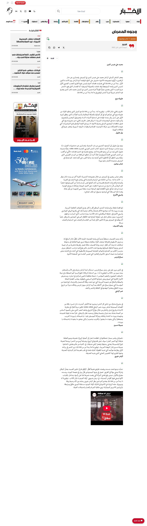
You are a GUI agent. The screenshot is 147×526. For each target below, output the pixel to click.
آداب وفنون (123, 38)
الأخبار (124, 44)
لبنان (138, 21)
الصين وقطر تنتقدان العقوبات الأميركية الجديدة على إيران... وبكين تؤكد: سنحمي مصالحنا (26, 87)
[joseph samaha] (10, 11)
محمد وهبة (37, 45)
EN (16, 11)
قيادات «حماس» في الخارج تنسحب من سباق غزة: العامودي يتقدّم (26, 71)
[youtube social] (30, 11)
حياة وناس (44, 21)
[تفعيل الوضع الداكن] (34, 11)
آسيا (39, 83)
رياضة (56, 21)
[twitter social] (21, 11)
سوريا (127, 21)
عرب (107, 21)
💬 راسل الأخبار (138, 521)
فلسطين (116, 21)
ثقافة (76, 21)
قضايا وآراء (84, 21)
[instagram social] (25, 11)
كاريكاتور (65, 21)
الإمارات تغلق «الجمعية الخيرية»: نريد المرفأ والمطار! (28, 40)
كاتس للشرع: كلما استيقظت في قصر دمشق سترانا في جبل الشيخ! (26, 55)
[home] (130, 11)
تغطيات (34, 21)
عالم (97, 21)
